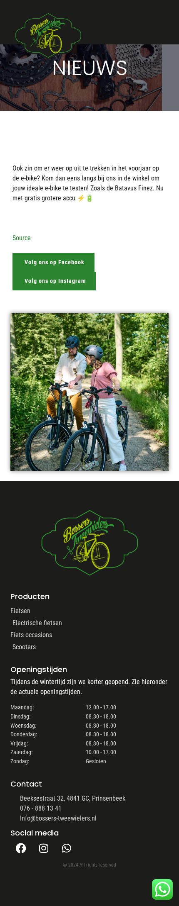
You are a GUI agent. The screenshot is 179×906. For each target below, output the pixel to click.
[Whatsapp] (66, 848)
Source (21, 238)
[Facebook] (20, 848)
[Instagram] (43, 848)
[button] (144, 28)
